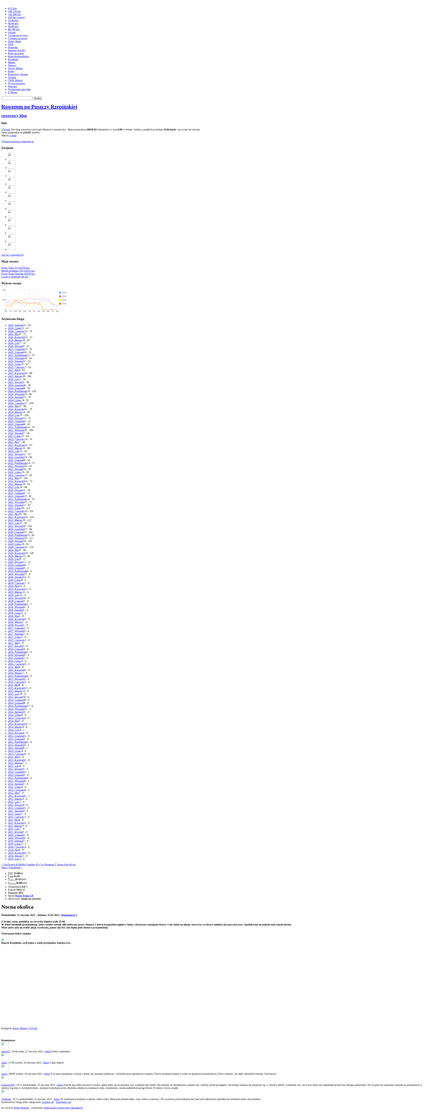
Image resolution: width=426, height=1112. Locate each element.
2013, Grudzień (16, 736)
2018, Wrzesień (16, 607)
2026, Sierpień (15, 325)
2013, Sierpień (15, 748)
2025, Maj (13, 370)
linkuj (48, 1051)
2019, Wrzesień (16, 574)
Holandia (13, 47)
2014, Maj (13, 721)
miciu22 (5, 1051)
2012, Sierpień (15, 784)
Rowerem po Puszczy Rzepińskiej (39, 107)
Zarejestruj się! (63, 1102)
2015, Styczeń (15, 697)
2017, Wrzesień (16, 631)
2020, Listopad (16, 532)
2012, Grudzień (16, 772)
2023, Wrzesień (16, 430)
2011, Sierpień (15, 811)
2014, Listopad (16, 703)
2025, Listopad (16, 352)
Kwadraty (13, 59)
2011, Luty (13, 829)
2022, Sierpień (15, 469)
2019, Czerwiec (16, 583)
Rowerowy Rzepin (18, 74)
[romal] (11, 167)
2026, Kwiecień (16, 337)
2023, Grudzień (16, 421)
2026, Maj (13, 334)
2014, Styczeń (15, 733)
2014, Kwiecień (16, 724)
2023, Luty (14, 451)
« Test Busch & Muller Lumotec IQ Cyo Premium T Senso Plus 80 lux (38, 864)
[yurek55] (11, 192)
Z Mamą (12, 92)
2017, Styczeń (15, 646)
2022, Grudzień (16, 457)
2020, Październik (17, 535)
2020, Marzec (15, 556)
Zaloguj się (48, 1102)
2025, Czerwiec (16, 367)
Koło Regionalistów (18, 56)
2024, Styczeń (15, 418)
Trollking (6, 1099)
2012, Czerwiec (16, 790)
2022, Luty (14, 487)
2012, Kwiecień (16, 796)
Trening (12, 77)
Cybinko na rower (17, 38)
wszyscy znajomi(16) (12, 255)
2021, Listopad (16, 496)
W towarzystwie (16, 83)
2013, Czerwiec (16, 754)
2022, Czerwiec (16, 475)
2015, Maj (13, 685)
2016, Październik (17, 652)
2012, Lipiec (14, 787)
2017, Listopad (16, 628)
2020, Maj (13, 550)
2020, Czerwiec (16, 547)
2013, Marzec (15, 763)
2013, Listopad (16, 739)
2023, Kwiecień (16, 445)
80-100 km (13, 29)
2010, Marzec (15, 855)
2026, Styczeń (15, 346)
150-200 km (14, 14)
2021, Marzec (15, 520)
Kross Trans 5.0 (15, 267)
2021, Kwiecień (16, 517)
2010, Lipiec (14, 843)
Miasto (11, 62)
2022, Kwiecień (16, 481)
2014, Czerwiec (16, 718)
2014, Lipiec (14, 715)
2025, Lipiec (14, 364)
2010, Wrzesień (16, 837)
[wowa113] (11, 249)
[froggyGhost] (11, 175)
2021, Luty (14, 523)
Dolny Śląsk (14, 41)
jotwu (4, 1073)
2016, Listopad (16, 649)
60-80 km (13, 26)
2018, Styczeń (15, 625)
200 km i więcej (16, 17)
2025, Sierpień (15, 361)
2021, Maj (13, 514)
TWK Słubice (15, 80)
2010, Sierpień (15, 840)
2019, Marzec (15, 592)
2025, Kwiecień (16, 373)
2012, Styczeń (15, 805)
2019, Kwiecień (16, 589)
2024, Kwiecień (16, 409)
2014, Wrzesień (16, 709)
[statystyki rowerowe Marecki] (17, 141)
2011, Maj (13, 820)
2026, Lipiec (14, 328)
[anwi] (11, 208)
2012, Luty (14, 802)
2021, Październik (17, 499)
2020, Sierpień (15, 541)
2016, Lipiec (14, 661)
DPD (10, 44)
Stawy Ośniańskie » (11, 867)
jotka (3, 1062)
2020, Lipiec (14, 544)
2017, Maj (13, 643)
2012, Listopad (16, 775)
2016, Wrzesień (16, 655)
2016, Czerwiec (16, 664)
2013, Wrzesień (16, 745)
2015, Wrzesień (16, 679)
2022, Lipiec (14, 472)
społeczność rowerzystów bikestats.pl (63, 1107)
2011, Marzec (15, 826)
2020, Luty (14, 559)
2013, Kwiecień (16, 760)
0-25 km (12, 8)
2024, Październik (17, 391)
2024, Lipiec (14, 400)
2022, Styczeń (15, 490)
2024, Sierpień (15, 397)
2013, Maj (13, 757)
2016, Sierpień (15, 658)
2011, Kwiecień (16, 823)
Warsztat (12, 86)
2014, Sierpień (15, 712)
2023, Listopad (16, 424)
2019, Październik (17, 571)
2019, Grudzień (16, 565)
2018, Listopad (16, 601)
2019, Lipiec (14, 580)
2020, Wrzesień (16, 538)
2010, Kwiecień (16, 852)
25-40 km (13, 20)
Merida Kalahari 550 (17, 270)
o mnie (12, 135)
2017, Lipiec (14, 637)
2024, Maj (13, 406)
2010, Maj (13, 849)
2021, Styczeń (15, 526)
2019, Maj (13, 586)
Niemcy (12, 65)
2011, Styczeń (15, 832)
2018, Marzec (15, 622)
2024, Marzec (15, 412)
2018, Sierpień (15, 610)
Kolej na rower (16, 53)
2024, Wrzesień (16, 394)
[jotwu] (11, 159)
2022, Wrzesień (16, 466)
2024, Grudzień (16, 385)
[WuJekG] (11, 224)
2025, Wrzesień (16, 358)
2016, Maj (13, 667)
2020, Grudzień (16, 529)
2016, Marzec (15, 673)
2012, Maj (13, 793)
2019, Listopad (16, 568)
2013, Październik (17, 742)
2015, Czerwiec (16, 682)
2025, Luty (14, 379)
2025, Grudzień (16, 349)
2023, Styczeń (15, 454)
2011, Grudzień (16, 808)
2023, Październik (17, 427)
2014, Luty (14, 730)
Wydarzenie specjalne (19, 89)
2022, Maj (13, 478)
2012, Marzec (15, 799)
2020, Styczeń (15, 562)
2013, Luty (14, 766)
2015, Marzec (15, 691)
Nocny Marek (15, 68)
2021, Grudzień (16, 493)
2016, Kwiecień (16, 670)
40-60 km (13, 23)
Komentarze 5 (69, 915)
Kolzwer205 (7, 1085)
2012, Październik (17, 778)
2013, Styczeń (15, 769)
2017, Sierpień (15, 634)
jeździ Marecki (21, 1107)
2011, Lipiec (14, 814)
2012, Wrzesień (16, 781)
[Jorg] (11, 233)
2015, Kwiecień (16, 688)
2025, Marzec (15, 376)
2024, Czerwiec (16, 403)
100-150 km (14, 11)
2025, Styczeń (15, 382)
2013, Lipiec (14, 751)
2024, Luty (14, 415)
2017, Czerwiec (16, 640)
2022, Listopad (16, 460)
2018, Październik (17, 604)
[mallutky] (11, 216)
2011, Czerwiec (16, 817)
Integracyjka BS (16, 50)
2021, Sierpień (15, 505)
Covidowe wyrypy (18, 35)
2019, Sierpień (15, 577)
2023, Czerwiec (16, 439)
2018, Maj (13, 616)
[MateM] (11, 200)
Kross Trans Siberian (18, 273)
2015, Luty (14, 694)
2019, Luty (14, 595)
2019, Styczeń (15, 598)
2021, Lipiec (14, 508)
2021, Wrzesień (16, 502)
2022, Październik (17, 463)
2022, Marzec (15, 484)
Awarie (12, 32)
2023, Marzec (15, 448)
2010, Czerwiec (16, 846)
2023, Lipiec (14, 436)
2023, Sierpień (15, 433)
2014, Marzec (15, 727)
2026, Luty (14, 343)
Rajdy (11, 71)
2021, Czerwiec (16, 511)
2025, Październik (17, 355)
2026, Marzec (15, 340)
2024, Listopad (16, 388)
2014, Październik (17, 706)
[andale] (11, 241)
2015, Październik (17, 676)
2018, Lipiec (14, 613)
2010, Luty (14, 858)
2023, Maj (13, 442)
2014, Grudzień (16, 700)
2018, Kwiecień (16, 619)
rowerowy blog (14, 115)
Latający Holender (14, 276)
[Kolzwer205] (11, 184)
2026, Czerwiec (16, 331)
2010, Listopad (16, 835)
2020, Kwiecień (16, 553)
